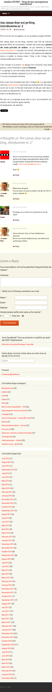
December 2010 (8, 633)
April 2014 (5, 485)
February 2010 (7, 671)
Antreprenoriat (7, 388)
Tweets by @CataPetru (10, 374)
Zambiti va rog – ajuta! (10, 444)
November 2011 (8, 593)
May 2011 (5, 615)
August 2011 (6, 604)
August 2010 (6, 648)
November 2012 (8, 548)
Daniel (2, 217)
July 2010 (5, 652)
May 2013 (5, 525)
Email (3, 302)
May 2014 (5, 481)
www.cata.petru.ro (8, 50)
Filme (4, 403)
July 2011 (5, 607)
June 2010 (6, 656)
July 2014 (5, 473)
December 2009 (8, 678)
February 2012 (7, 581)
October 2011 (7, 596)
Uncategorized (7, 437)
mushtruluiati (13, 85)
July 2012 (5, 563)
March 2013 (6, 533)
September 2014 (8, 470)
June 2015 (6, 466)
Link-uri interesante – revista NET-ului (16, 418)
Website (3, 308)
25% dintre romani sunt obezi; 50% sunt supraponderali (22, 124)
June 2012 (6, 566)
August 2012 (6, 559)
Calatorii (5, 392)
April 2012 (5, 574)
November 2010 (8, 637)
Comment (4, 275)
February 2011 (7, 626)
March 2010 (6, 667)
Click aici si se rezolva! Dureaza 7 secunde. (18, 344)
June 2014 (6, 477)
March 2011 (6, 622)
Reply (17, 175)
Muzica (4, 422)
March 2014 (6, 488)
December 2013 (8, 499)
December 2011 (8, 589)
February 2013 (7, 537)
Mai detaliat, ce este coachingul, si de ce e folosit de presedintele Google (27, 128)
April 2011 (5, 619)
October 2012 (7, 552)
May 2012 (5, 570)
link (22, 65)
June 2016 (6, 458)
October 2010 (7, 641)
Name (3, 297)
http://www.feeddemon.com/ (30, 164)
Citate (4, 399)
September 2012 (8, 555)
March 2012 (6, 578)
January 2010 (7, 674)
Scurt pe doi (20, 30)
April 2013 (5, 529)
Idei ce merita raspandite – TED (14, 407)
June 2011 (6, 611)
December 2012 (8, 544)
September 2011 (8, 600)
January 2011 (7, 630)
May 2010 (5, 660)
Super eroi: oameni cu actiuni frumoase (17, 433)
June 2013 (6, 522)
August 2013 (6, 514)
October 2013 (7, 507)
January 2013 (7, 540)
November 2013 (8, 503)
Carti (3, 396)
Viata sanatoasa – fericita (11, 440)
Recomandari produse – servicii (14, 425)
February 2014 (7, 492)
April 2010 (5, 663)
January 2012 (7, 585)
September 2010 (8, 645)
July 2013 (5, 518)
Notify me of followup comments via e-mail (20, 291)
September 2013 (8, 511)
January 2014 (7, 496)
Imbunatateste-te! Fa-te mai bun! (14, 411)
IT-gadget (5, 414)
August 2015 (6, 462)
